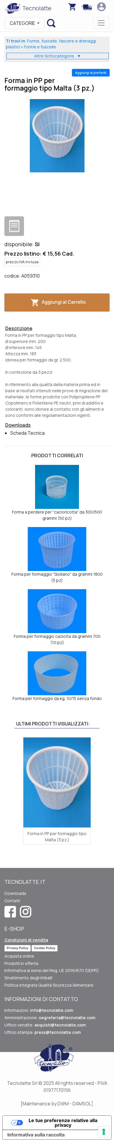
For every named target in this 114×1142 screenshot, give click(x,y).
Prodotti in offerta (21, 963)
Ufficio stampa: (42, 1032)
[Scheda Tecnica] (14, 226)
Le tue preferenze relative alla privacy (63, 1122)
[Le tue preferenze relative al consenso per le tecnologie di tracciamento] (103, 1131)
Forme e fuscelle (40, 47)
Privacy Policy (17, 948)
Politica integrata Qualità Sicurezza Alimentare (49, 985)
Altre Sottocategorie (57, 56)
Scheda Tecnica (27, 433)
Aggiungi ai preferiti (90, 72)
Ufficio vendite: (45, 1025)
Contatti (12, 900)
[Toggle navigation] (101, 23)
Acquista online (19, 956)
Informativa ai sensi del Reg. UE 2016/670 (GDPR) (51, 970)
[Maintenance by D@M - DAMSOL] (57, 1103)
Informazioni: (38, 1010)
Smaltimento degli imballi (28, 977)
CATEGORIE (23, 23)
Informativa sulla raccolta (36, 1135)
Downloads (15, 893)
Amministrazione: (49, 1017)
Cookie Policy (44, 948)
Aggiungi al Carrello (64, 302)
